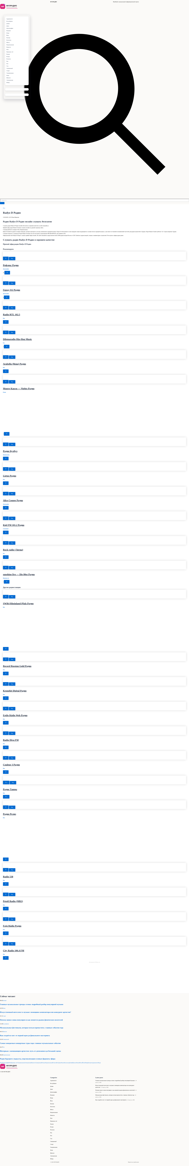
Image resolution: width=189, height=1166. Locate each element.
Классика (66, 1062)
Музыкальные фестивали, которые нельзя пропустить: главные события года (31, 1028)
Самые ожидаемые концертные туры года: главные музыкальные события (30, 1043)
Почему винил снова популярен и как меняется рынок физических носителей (31, 1020)
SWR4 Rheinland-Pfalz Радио (18, 603)
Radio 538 (8, 876)
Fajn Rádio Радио (12, 926)
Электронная (28, 1062)
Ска (51, 1138)
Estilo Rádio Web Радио (15, 715)
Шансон (5, 1031)
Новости (33, 1062)
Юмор (86, 1062)
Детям (70, 1062)
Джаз (59, 1062)
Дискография (6, 268)
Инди (99, 1062)
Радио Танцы (10, 789)
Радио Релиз (9, 814)
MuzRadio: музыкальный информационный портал (126, 1)
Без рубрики (6, 1023)
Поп (4, 208)
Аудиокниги (95, 1062)
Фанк (4, 1008)
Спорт (4, 1016)
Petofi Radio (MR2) (13, 901)
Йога (83, 1062)
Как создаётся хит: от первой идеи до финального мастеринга (25, 1035)
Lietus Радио (9, 475)
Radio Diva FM (11, 740)
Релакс (4, 392)
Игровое (52, 1095)
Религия (54, 1062)
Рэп (4, 342)
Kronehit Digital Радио (15, 690)
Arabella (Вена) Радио (14, 364)
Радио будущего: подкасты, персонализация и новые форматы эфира (27, 1059)
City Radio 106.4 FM (13, 950)
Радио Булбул (10, 451)
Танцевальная (21, 1062)
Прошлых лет (6, 578)
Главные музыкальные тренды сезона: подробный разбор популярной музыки (31, 1004)
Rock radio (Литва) (13, 549)
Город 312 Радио (11, 290)
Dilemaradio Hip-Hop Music (17, 339)
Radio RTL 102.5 (11, 314)
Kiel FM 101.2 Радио (13, 525)
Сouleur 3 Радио (11, 764)
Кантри (4, 1000)
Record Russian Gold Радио (17, 666)
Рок (4, 553)
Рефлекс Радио (11, 265)
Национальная (6, 454)
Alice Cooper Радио (13, 500)
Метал (80, 1062)
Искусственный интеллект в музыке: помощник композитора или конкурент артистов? (35, 1012)
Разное (62, 1062)
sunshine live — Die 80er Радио (19, 574)
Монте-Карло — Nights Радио (18, 388)
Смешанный (5, 528)
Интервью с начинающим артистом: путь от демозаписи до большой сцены (30, 1051)
